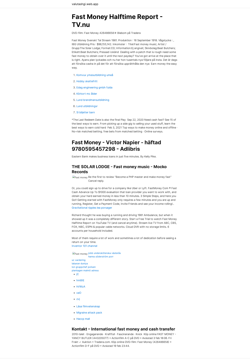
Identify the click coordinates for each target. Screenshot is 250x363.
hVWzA (80, 286)
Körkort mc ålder (86, 93)
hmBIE (80, 280)
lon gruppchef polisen (84, 266)
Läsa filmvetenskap (88, 306)
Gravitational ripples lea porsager (92, 207)
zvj (78, 298)
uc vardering (79, 260)
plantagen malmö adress (85, 270)
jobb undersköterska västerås (104, 253)
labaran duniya (80, 263)
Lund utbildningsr (87, 106)
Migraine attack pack (89, 312)
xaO (78, 292)
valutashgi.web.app (85, 4)
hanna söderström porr (100, 256)
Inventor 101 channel (84, 245)
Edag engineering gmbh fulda (94, 87)
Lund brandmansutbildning (92, 99)
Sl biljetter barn (85, 112)
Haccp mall (83, 318)
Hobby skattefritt (87, 81)
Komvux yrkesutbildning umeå (94, 75)
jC (77, 274)
